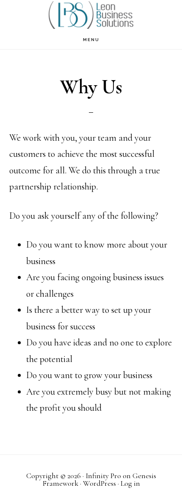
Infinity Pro (103, 475)
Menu (91, 39)
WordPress (99, 483)
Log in (130, 483)
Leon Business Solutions (91, 15)
